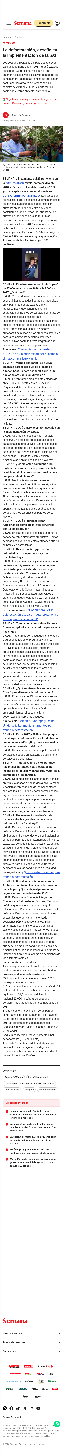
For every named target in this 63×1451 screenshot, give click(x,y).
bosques (29, 1089)
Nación (18, 37)
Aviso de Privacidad (15, 1417)
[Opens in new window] (11, 1408)
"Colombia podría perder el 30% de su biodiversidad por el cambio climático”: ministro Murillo (30, 354)
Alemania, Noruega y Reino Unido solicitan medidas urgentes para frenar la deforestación (29, 725)
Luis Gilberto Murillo (38, 1077)
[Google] (5, 1408)
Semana (7, 37)
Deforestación (12, 1089)
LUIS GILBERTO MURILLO (21, 195)
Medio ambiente (47, 1089)
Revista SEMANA (14, 1077)
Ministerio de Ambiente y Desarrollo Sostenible (29, 1083)
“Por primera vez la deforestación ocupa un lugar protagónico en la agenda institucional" (30, 614)
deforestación (15, 183)
